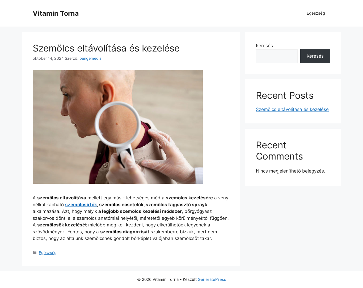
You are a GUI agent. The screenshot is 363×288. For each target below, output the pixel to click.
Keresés (264, 45)
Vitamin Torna (56, 13)
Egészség (316, 13)
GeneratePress (212, 279)
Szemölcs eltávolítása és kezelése (106, 48)
